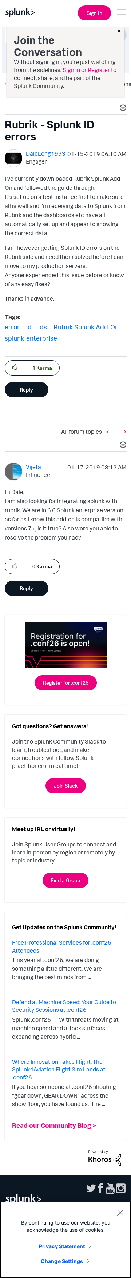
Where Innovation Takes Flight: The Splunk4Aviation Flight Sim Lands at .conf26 (59, 1069)
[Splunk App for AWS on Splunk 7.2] (109, 432)
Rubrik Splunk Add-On (86, 327)
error (12, 327)
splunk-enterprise (31, 338)
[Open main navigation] (121, 12)
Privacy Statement (62, 1246)
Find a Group (65, 880)
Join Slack (66, 785)
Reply (26, 389)
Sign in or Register (86, 69)
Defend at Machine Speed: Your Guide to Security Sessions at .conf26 (64, 1006)
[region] (65, 1240)
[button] (122, 108)
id (29, 327)
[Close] (120, 1212)
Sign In (94, 13)
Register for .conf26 (65, 683)
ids (42, 327)
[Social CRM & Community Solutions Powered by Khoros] (104, 1157)
